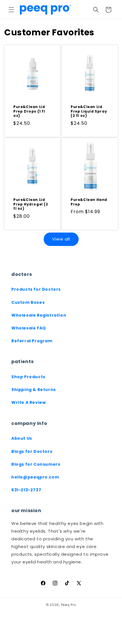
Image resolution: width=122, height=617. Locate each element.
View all (61, 239)
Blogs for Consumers (35, 464)
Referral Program (31, 341)
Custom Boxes (28, 302)
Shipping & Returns (33, 389)
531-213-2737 (26, 490)
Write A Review (28, 402)
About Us (21, 438)
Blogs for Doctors (31, 451)
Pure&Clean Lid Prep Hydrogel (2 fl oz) (30, 204)
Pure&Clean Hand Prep (89, 201)
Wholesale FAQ (28, 328)
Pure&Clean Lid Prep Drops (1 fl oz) (29, 111)
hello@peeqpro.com (35, 477)
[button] (11, 9)
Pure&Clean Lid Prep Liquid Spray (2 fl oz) (89, 111)
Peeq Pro (68, 604)
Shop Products (28, 377)
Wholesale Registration (38, 315)
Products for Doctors (36, 289)
